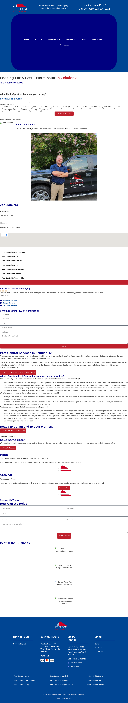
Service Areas (97, 39)
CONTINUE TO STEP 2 (64, 114)
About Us (38, 39)
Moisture (45, 110)
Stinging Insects (10, 110)
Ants (16, 107)
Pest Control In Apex (10, 265)
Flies (76, 107)
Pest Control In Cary (10, 256)
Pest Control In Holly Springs (13, 252)
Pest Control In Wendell (11, 274)
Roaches (7, 107)
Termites (44, 107)
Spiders (25, 107)
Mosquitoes (95, 107)
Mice (35, 107)
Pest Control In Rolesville (12, 261)
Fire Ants (107, 107)
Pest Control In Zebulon (11, 282)
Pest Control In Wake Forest (13, 269)
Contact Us (64, 45)
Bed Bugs (66, 107)
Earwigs (34, 110)
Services (69, 39)
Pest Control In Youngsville (13, 278)
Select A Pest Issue (7, 104)
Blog (84, 39)
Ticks (85, 107)
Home (26, 39)
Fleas (118, 107)
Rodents (55, 107)
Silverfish (23, 110)
